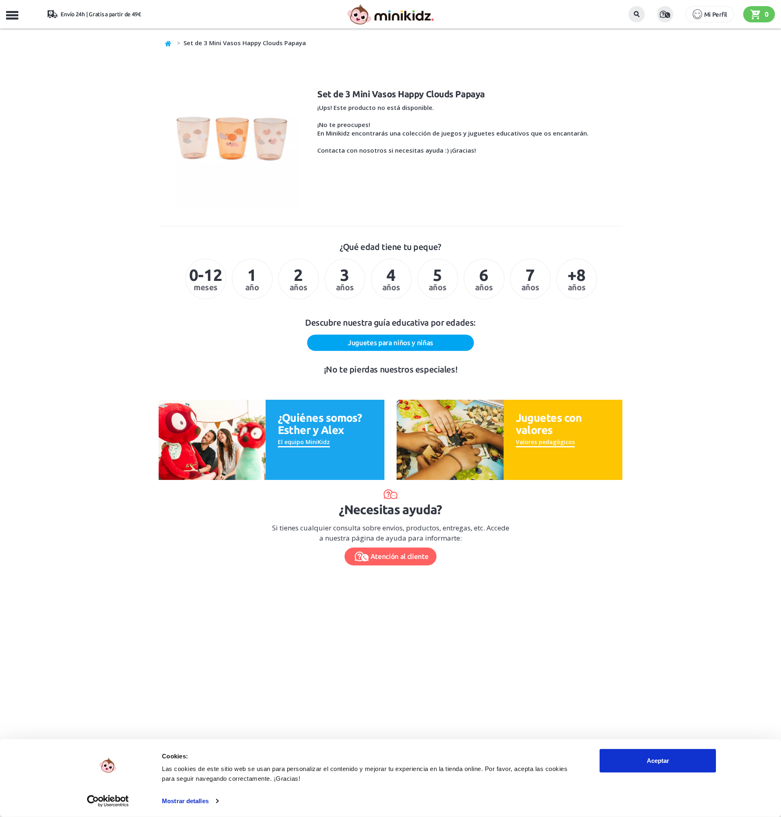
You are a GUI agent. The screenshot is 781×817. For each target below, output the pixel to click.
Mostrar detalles (185, 800)
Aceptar (658, 760)
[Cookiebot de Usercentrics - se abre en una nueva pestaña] (108, 801)
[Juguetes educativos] (390, 14)
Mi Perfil (715, 14)
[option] (206, 278)
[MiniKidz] (168, 43)
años (298, 279)
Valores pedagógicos (545, 442)
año (252, 279)
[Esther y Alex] (212, 439)
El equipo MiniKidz (304, 442)
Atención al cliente (400, 556)
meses (205, 279)
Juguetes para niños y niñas (390, 342)
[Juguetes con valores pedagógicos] (450, 439)
